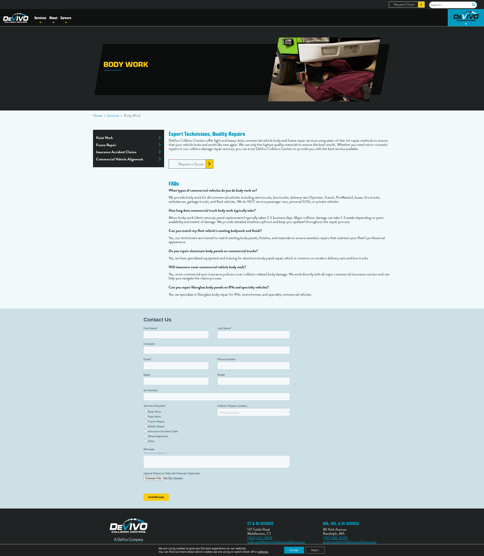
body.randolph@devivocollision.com (349, 541)
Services (40, 17)
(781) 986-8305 (335, 537)
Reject (315, 550)
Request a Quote (191, 164)
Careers (65, 17)
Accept (294, 550)
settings (263, 552)
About (53, 17)
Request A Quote (404, 4)
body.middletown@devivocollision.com (276, 541)
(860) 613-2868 (259, 537)
